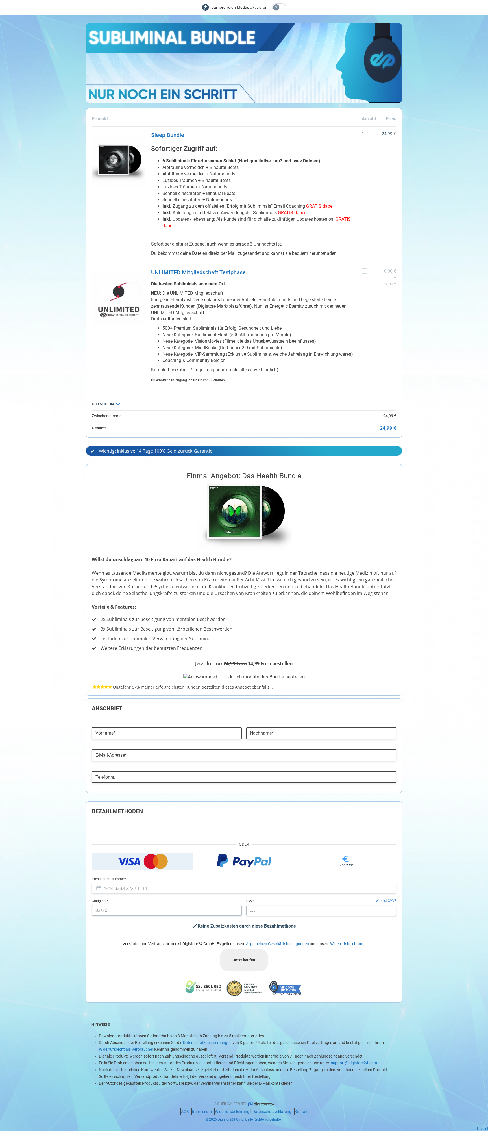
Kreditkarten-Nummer (109, 879)
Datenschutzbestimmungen (207, 1042)
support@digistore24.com (354, 1063)
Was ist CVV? (386, 901)
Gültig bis (99, 901)
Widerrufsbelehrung (347, 943)
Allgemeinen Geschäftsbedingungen (277, 943)
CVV (249, 901)
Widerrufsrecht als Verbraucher (126, 1049)
